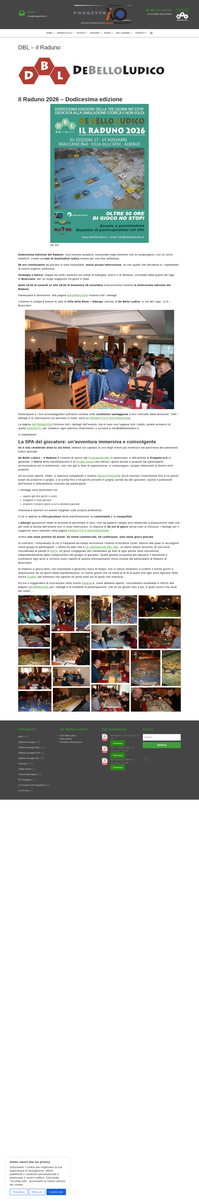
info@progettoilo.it (37, 16)
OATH (54, 551)
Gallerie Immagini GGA (29, 753)
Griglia (31, 576)
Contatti (140, 33)
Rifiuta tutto (37, 1192)
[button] (34, 609)
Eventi (107, 33)
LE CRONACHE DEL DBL (102, 547)
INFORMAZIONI (77, 295)
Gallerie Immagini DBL (29, 747)
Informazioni (65, 738)
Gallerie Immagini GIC (28, 758)
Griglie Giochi (24, 769)
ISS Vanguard (24, 779)
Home (49, 33)
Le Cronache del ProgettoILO (32, 785)
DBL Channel (123, 33)
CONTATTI (34, 428)
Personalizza (19, 1192)
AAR (20, 736)
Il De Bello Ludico (68, 735)
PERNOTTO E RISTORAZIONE (110, 418)
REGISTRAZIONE (109, 475)
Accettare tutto (56, 1192)
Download (117, 743)
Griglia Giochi (85, 461)
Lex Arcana (23, 790)
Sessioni (94, 33)
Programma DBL (99, 457)
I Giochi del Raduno (27, 774)
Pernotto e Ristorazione (71, 742)
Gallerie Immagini (26, 742)
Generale (22, 763)
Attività (80, 33)
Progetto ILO (64, 33)
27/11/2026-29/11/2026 (159, 14)
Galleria (87, 583)
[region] (38, 1177)
